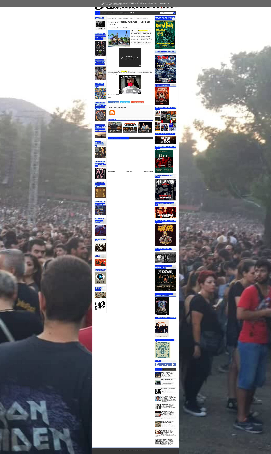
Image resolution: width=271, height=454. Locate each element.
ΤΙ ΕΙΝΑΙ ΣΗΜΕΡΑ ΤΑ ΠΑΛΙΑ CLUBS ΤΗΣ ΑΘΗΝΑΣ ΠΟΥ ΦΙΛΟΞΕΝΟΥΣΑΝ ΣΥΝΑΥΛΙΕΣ (167, 381)
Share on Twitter (126, 102)
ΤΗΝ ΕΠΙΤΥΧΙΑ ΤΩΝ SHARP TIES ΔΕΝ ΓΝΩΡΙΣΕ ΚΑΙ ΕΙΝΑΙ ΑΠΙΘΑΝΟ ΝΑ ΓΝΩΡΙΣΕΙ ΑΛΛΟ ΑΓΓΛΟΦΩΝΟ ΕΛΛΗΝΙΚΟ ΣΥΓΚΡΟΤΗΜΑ (168, 431)
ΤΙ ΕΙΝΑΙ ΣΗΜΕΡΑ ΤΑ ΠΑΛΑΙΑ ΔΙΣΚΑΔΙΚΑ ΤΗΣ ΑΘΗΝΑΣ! (167, 373)
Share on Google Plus (138, 102)
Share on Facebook (115, 102)
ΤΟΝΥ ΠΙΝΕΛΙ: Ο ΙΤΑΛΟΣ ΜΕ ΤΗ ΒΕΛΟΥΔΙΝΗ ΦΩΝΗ (168, 389)
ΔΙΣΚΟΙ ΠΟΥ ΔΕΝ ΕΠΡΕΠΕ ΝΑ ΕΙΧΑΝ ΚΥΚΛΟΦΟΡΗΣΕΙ (167, 422)
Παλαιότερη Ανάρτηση (148, 171)
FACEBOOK (132, 13)
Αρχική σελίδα (129, 171)
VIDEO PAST (125, 27)
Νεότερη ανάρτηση (111, 171)
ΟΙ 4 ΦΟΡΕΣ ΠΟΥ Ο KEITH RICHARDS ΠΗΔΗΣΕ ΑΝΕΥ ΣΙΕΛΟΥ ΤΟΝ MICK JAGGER (167, 440)
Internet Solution (152, 450)
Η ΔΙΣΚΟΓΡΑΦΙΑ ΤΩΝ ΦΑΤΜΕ (167, 404)
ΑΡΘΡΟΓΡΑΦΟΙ (115, 13)
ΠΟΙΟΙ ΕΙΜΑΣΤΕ (105, 13)
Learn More (163, 3)
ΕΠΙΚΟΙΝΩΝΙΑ (124, 13)
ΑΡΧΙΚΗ (97, 13)
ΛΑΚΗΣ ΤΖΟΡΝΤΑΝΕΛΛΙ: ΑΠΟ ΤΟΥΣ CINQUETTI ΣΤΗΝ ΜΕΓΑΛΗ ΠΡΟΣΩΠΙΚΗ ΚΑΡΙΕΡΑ (168, 397)
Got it (169, 3)
